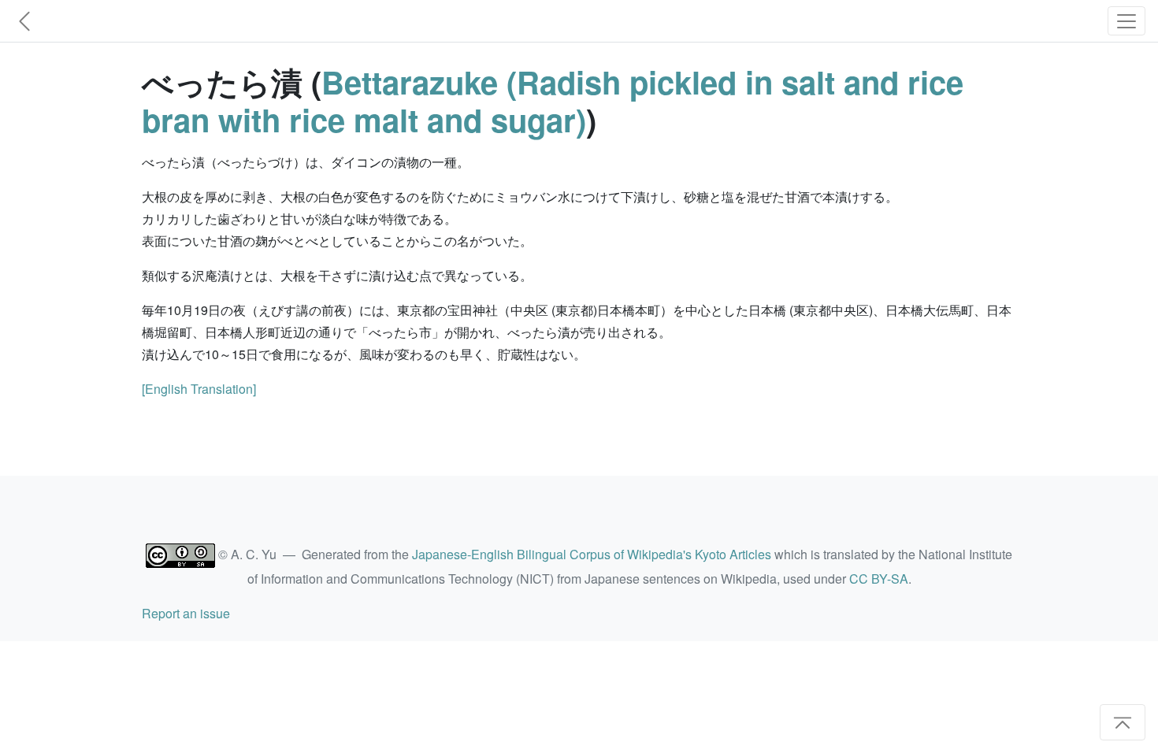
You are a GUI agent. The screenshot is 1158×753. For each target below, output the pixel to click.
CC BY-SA (878, 578)
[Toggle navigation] (1126, 20)
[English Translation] (199, 389)
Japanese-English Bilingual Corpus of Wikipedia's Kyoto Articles (591, 554)
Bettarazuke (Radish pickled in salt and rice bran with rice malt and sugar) (552, 100)
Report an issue (186, 613)
